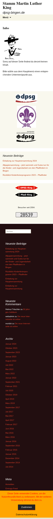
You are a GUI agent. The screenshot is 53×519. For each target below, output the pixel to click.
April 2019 (9, 399)
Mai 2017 (9, 416)
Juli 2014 (9, 467)
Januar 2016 (10, 441)
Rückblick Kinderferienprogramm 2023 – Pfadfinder (25, 175)
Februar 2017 (11, 424)
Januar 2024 (10, 344)
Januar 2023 (10, 356)
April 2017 (9, 420)
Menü (5, 17)
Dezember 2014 (12, 458)
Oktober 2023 (11, 348)
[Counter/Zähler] (26, 214)
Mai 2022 (9, 369)
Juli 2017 (9, 412)
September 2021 (12, 382)
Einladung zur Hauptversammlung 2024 (20, 161)
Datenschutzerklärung (26, 514)
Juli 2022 (9, 365)
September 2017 (12, 407)
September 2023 (12, 352)
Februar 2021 (11, 386)
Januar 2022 (10, 378)
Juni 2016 (9, 429)
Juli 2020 (9, 390)
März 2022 (10, 373)
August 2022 (10, 361)
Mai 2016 (9, 433)
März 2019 (10, 403)
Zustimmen (26, 507)
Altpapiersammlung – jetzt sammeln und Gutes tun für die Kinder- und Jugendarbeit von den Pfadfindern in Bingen (26, 168)
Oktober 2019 (11, 395)
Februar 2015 (11, 450)
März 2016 (10, 437)
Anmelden (9, 484)
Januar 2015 (10, 454)
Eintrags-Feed (11, 488)
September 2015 (12, 445)
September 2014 (12, 462)
